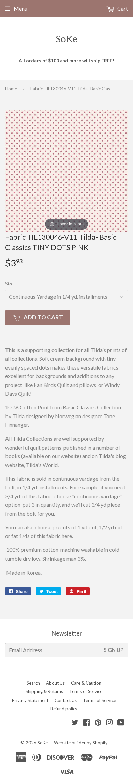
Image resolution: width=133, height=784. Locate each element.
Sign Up (113, 650)
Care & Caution (86, 683)
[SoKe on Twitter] (75, 723)
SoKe (67, 38)
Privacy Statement (30, 700)
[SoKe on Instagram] (109, 723)
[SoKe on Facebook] (86, 723)
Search (33, 683)
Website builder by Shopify (81, 743)
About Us (55, 683)
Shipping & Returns (44, 691)
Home (11, 88)
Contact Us (66, 700)
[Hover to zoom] (66, 170)
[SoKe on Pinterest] (98, 723)
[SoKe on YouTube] (120, 723)
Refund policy (63, 708)
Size (9, 283)
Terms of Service (85, 691)
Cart (122, 8)
